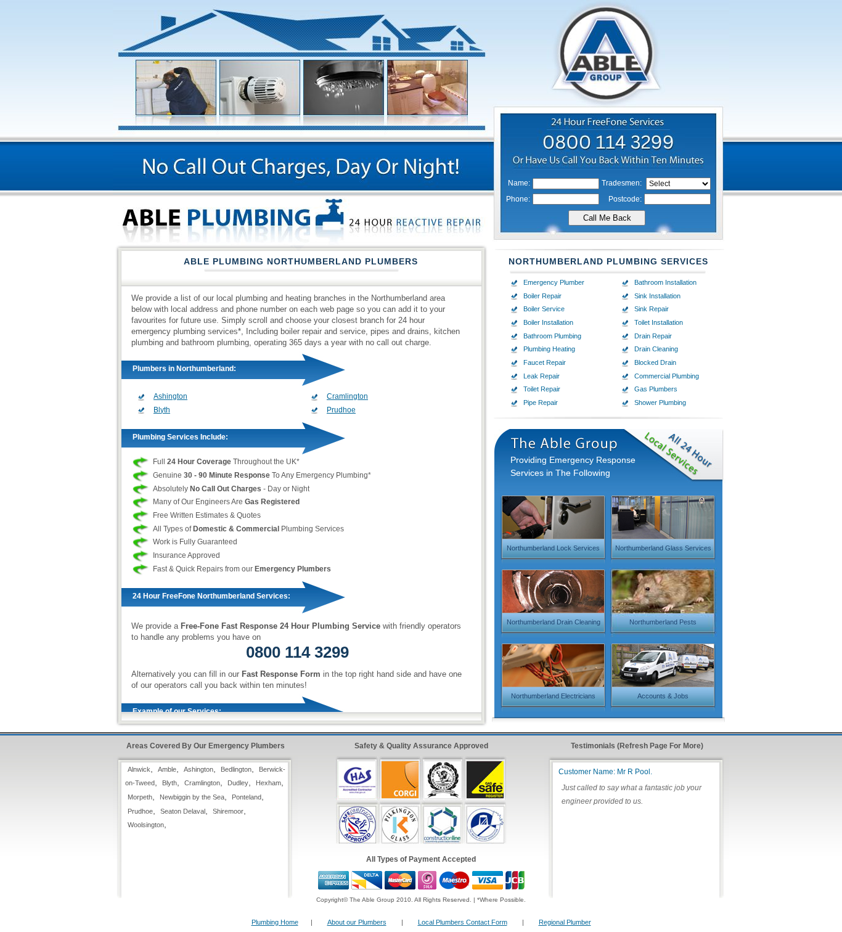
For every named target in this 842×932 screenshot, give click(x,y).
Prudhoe (341, 410)
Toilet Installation (658, 322)
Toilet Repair (541, 389)
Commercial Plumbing (666, 376)
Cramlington (347, 396)
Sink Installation (657, 296)
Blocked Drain (655, 362)
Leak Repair (541, 376)
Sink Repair (651, 309)
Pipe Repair (540, 402)
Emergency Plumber (553, 282)
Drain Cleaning (656, 349)
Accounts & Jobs (663, 696)
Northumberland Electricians (553, 696)
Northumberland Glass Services (663, 548)
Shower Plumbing (660, 402)
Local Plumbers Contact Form (462, 922)
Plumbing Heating (549, 349)
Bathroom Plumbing (552, 336)
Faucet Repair (544, 362)
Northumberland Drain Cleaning (553, 622)
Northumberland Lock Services (553, 548)
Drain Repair (653, 336)
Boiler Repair (542, 296)
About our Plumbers (356, 922)
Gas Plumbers (655, 389)
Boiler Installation (548, 322)
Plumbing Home (274, 922)
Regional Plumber (565, 922)
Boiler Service (544, 309)
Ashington (170, 396)
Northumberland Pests (663, 622)
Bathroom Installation (665, 282)
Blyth (161, 410)
